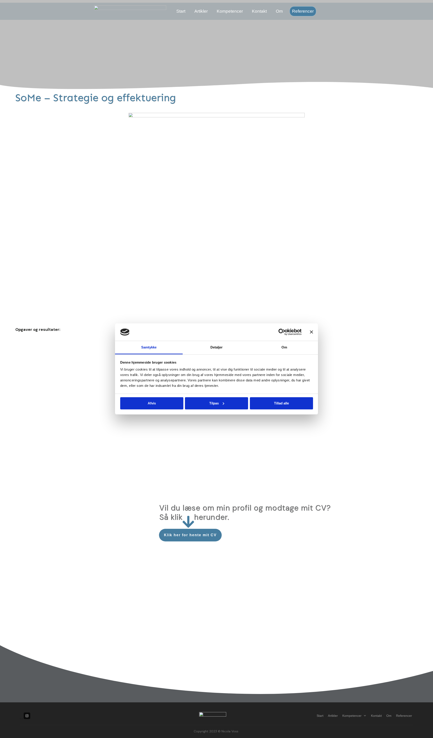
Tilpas (214, 403)
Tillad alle (281, 403)
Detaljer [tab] (216, 347)
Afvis (152, 403)
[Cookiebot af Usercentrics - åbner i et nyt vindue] (282, 332)
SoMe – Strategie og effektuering (95, 97)
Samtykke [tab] (149, 347)
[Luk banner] (311, 332)
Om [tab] (284, 347)
